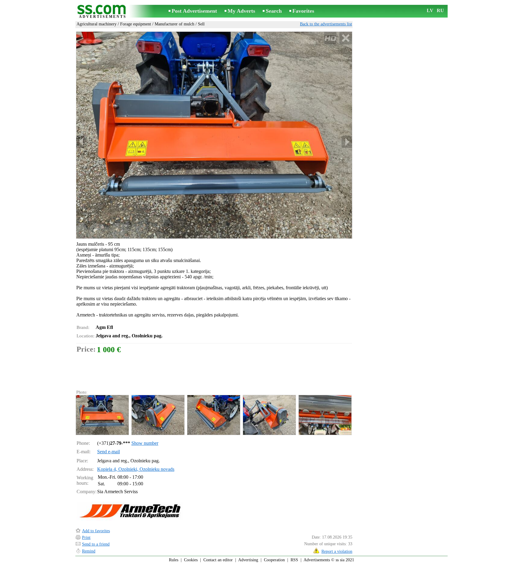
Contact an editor (218, 560)
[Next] (346, 141)
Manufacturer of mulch (174, 24)
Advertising (248, 560)
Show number (144, 443)
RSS (294, 560)
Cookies (191, 560)
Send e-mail (108, 451)
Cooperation (274, 560)
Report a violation (336, 551)
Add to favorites (96, 531)
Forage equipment (135, 24)
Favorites (303, 11)
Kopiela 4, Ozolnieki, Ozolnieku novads (135, 469)
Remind (88, 551)
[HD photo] (214, 135)
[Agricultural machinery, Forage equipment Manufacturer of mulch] (102, 415)
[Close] (345, 38)
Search (274, 11)
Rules (173, 560)
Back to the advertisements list (326, 24)
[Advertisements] (102, 11)
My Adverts (241, 11)
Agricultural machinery (97, 24)
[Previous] (81, 141)
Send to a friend (96, 544)
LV (430, 10)
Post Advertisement (194, 11)
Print (86, 537)
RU (440, 10)
